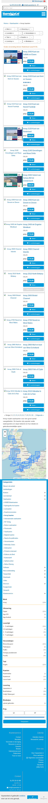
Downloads (6, 577)
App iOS (24, 614)
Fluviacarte (7, 528)
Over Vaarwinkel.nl (37, 753)
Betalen (18, 749)
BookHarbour (24, 691)
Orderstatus (17, 753)
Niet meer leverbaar (33, 289)
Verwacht (6, 590)
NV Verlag (7, 522)
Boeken (5, 492)
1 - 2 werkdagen (24, 626)
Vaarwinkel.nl (24, 688)
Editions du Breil (9, 554)
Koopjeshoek (7, 587)
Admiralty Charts (9, 544)
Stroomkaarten (9, 541)
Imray (24, 602)
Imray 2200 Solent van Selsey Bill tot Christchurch (32, 178)
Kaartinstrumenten (10, 512)
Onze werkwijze (38, 755)
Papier (24, 611)
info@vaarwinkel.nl (29, 5)
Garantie (18, 746)
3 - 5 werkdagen (24, 632)
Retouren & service (14, 744)
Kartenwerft (8, 557)
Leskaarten (7, 509)
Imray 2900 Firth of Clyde (33, 369)
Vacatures (40, 765)
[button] (5, 432)
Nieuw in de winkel (9, 486)
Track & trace (16, 756)
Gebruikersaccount (15, 751)
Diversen (6, 583)
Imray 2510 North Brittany (33, 274)
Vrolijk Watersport (24, 694)
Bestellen (18, 739)
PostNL (24, 655)
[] (40, 767)
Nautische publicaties (11, 538)
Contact (18, 737)
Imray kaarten (9, 515)
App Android (24, 617)
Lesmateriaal (7, 496)
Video (5, 580)
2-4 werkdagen (24, 629)
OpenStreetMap (24, 478)
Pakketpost (24, 647)
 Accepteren (33, 797)
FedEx (24, 650)
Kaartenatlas (24, 673)
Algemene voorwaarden (36, 758)
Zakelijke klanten (38, 737)
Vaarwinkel (43, 478)
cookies (22, 796)
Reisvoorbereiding (9, 570)
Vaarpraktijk (7, 574)
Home (6, 23)
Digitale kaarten (9, 535)
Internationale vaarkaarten (12, 518)
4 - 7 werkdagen (24, 635)
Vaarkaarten (14, 23)
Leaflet (16, 478)
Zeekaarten (8, 548)
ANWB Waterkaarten (11, 502)
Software (6, 567)
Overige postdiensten (24, 653)
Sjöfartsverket (8, 561)
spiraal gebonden (24, 703)
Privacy (41, 760)
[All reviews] (27, 82)
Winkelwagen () (40, 1)
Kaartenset (24, 676)
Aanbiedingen (7, 489)
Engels (24, 664)
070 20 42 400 (16, 5)
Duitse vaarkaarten (10, 525)
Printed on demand (10, 551)
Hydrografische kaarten (11, 505)
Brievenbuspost (24, 644)
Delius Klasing (9, 564)
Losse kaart (24, 679)
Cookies (41, 762)
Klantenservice (8, 593)
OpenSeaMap (34, 478)
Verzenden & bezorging (13, 742)
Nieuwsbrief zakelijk (37, 739)
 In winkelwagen (33, 70)
